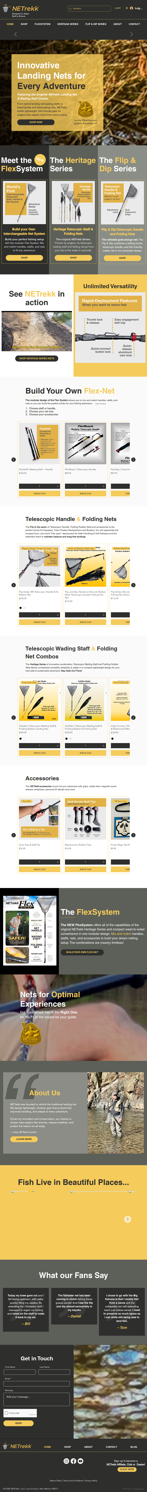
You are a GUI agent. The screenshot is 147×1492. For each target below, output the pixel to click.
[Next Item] (127, 1219)
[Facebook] (73, 1461)
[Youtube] (80, 1461)
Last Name (45, 1367)
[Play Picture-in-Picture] (63, 347)
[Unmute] (10, 347)
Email (7, 1379)
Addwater (139, 1489)
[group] (73, 459)
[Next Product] (133, 459)
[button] (121, 8)
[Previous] (15, 34)
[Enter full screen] (68, 347)
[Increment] (58, 486)
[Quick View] (40, 443)
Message (9, 1390)
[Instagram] (66, 1461)
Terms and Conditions (73, 1480)
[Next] (131, 34)
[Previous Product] (13, 459)
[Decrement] (21, 486)
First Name (10, 1367)
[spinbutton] (39, 486)
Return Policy (56, 1480)
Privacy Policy (91, 1480)
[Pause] (5, 347)
